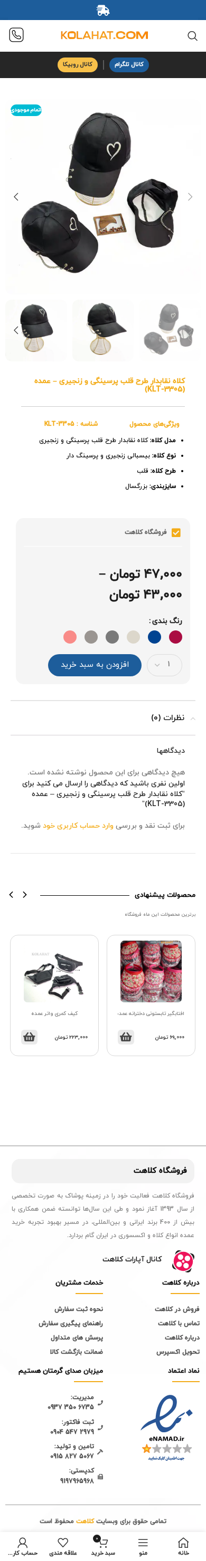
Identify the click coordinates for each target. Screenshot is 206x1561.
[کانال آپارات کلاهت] (183, 1261)
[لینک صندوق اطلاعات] (16, 36)
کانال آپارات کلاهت (132, 1259)
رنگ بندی (167, 621)
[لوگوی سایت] (103, 35)
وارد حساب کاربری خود (78, 826)
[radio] (175, 637)
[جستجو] (192, 35)
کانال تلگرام (129, 64)
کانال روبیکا (77, 64)
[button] (11, 894)
